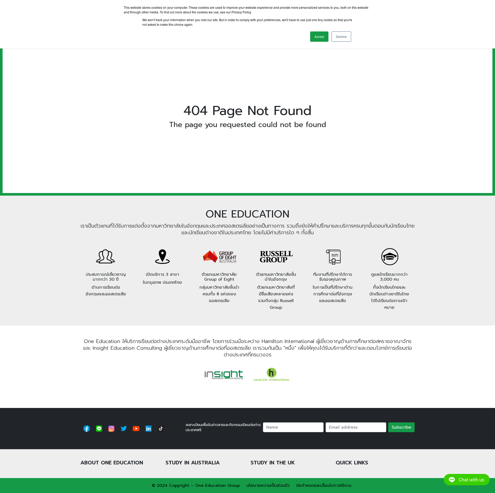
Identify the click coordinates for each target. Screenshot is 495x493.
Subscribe (401, 427)
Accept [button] (319, 36)
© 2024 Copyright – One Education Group (196, 485)
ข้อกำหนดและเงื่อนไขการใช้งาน (323, 485)
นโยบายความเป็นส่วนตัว (268, 485)
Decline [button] (341, 36)
